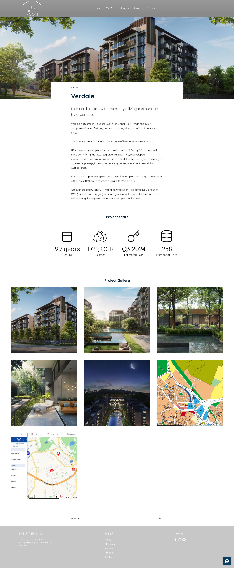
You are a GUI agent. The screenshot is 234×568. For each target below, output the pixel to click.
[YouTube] (184, 539)
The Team (110, 544)
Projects (109, 552)
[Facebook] (175, 539)
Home (108, 539)
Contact (109, 557)
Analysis (109, 548)
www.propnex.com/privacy (38, 542)
